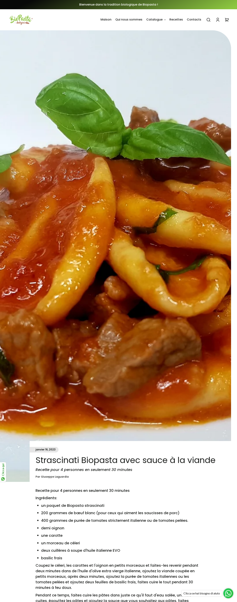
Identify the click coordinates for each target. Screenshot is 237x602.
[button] (208, 20)
